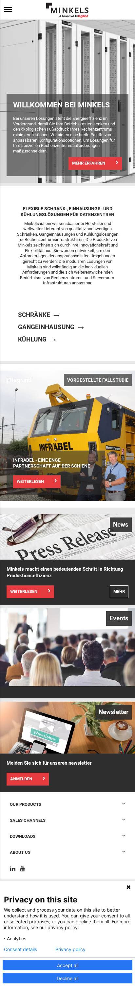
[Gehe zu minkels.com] (67, 10)
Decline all (67, 978)
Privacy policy (70, 949)
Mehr (119, 591)
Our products (25, 804)
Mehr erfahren (88, 163)
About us (20, 852)
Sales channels (28, 820)
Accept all (67, 965)
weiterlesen (30, 481)
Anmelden (21, 778)
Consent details (20, 949)
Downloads (22, 836)
